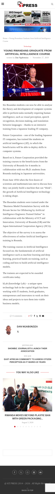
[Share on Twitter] (37, 316)
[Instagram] (27, 472)
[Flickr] (34, 472)
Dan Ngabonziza (21, 58)
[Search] (52, 4)
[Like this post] (31, 316)
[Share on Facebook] (34, 316)
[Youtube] (40, 472)
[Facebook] (14, 472)
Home (5, 38)
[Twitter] (21, 472)
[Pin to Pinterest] (40, 316)
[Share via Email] (43, 316)
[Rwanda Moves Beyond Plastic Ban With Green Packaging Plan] (27, 394)
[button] (5, 402)
